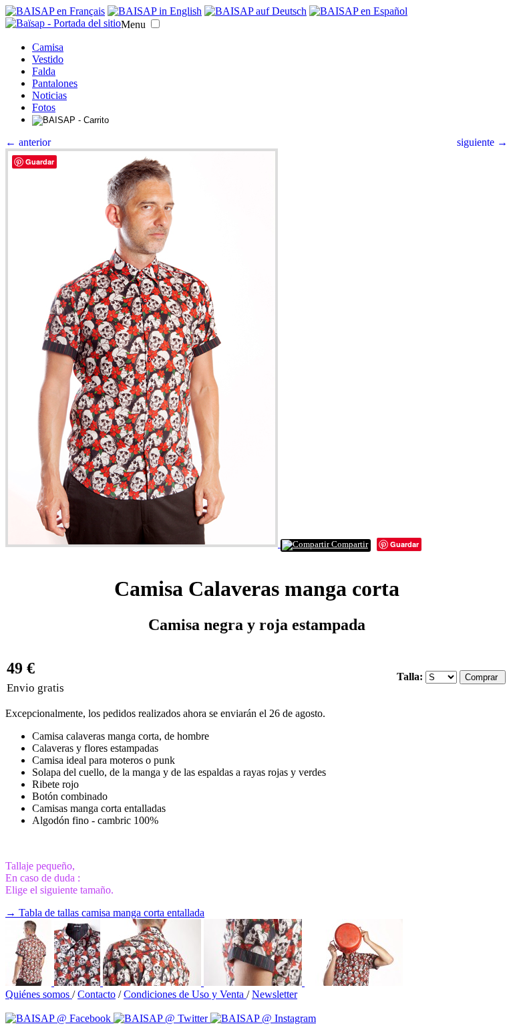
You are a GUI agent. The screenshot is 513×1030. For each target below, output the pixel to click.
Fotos (43, 107)
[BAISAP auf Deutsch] (255, 11)
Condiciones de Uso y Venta (185, 994)
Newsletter (274, 994)
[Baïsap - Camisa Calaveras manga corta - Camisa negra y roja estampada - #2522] (254, 982)
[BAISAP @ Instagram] (263, 1018)
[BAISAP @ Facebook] (59, 1018)
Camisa (47, 47)
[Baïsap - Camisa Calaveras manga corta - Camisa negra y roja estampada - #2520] (78, 982)
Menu (133, 24)
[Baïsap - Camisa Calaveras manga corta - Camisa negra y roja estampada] (143, 543)
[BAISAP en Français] (55, 11)
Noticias (49, 95)
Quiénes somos (38, 994)
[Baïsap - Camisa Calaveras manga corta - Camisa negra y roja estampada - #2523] (354, 982)
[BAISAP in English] (155, 11)
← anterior (28, 142)
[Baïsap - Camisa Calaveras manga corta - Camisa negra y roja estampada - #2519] (29, 982)
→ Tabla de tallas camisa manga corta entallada (104, 912)
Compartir (348, 544)
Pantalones (54, 83)
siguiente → (482, 142)
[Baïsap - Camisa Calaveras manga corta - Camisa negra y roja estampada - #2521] (153, 982)
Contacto (96, 994)
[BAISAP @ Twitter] (162, 1018)
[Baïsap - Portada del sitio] (63, 23)
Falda (43, 71)
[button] (155, 23)
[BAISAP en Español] (358, 11)
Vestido (47, 59)
